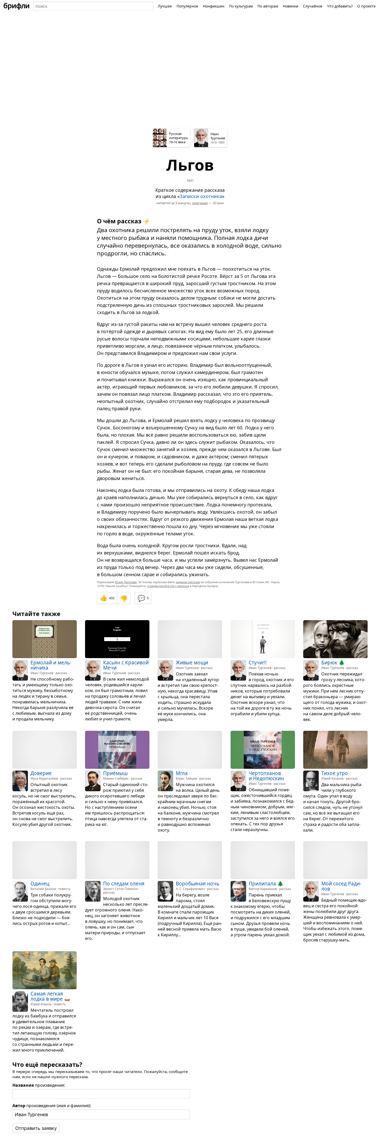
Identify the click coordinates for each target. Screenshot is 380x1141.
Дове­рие (41, 773)
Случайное (312, 6)
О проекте (366, 6)
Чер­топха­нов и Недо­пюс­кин (266, 776)
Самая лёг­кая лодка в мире (47, 996)
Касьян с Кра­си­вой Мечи (126, 665)
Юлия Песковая (126, 582)
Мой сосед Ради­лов (341, 886)
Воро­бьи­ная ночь (197, 883)
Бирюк (329, 662)
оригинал (200, 203)
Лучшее (165, 6)
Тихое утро (334, 773)
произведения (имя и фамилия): (51, 1105)
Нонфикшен (213, 6)
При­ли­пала (262, 883)
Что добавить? (340, 6)
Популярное (187, 6)
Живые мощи (192, 662)
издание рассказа (188, 582)
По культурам (241, 6)
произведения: (38, 1085)
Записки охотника (201, 196)
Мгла (182, 773)
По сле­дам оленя (124, 883)
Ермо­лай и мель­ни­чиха (51, 665)
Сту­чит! (258, 662)
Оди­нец (40, 883)
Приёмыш (115, 773)
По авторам (267, 6)
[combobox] (93, 6)
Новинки (290, 6)
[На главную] (16, 6)
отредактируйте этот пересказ (168, 586)
